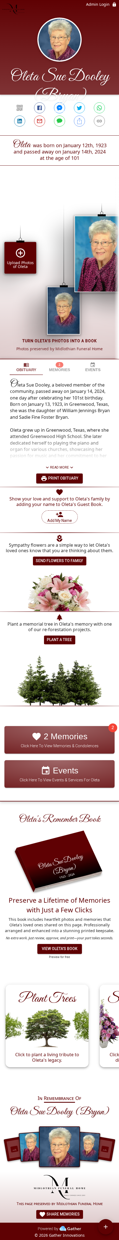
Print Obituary (62, 478)
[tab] (26, 367)
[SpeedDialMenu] (105, 1226)
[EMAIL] (39, 121)
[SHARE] (79, 121)
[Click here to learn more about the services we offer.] (60, 1187)
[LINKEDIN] (19, 121)
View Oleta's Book (59, 948)
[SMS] (59, 121)
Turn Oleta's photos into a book (59, 341)
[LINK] (99, 121)
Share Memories (63, 1214)
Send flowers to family (59, 561)
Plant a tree (59, 639)
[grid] (59, 271)
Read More (59, 467)
